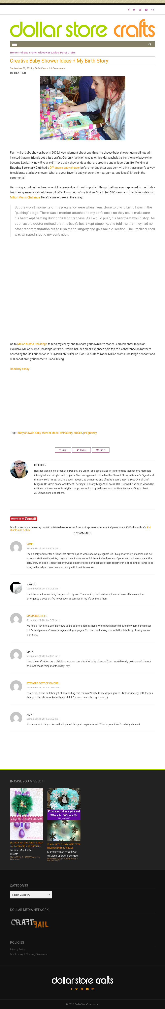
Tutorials (35, 846)
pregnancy (90, 432)
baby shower (26, 432)
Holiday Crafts (17, 846)
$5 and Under (16, 843)
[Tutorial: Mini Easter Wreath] (26, 814)
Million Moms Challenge (25, 197)
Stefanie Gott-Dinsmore (42, 683)
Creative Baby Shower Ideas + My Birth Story (59, 61)
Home (14, 52)
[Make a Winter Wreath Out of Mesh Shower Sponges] (63, 815)
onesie (78, 432)
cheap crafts (28, 52)
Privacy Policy (18, 949)
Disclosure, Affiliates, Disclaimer (29, 954)
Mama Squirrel (37, 615)
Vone (30, 544)
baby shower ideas (47, 432)
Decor (40, 843)
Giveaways (45, 52)
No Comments (53, 861)
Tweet (83, 450)
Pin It (102, 450)
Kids (56, 52)
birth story (66, 432)
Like (64, 450)
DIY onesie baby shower (65, 167)
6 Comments (58, 68)
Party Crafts (67, 52)
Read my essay (19, 369)
